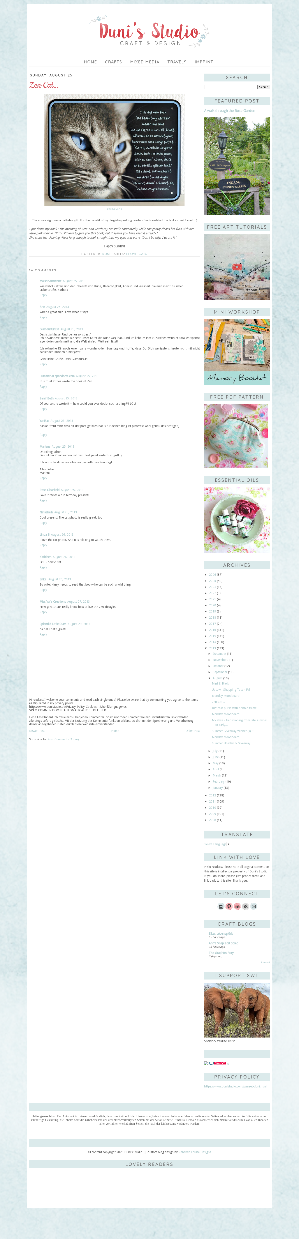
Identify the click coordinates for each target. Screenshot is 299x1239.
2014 (212, 642)
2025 (212, 580)
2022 (212, 593)
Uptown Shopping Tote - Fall (231, 689)
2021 (212, 599)
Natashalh (46, 512)
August (217, 678)
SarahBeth (47, 398)
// (227, 1064)
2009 (212, 813)
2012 (212, 795)
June (216, 757)
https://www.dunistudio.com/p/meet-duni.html (235, 1086)
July (215, 751)
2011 (212, 801)
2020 (212, 605)
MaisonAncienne (51, 281)
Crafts (113, 61)
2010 (212, 807)
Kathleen (45, 557)
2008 (212, 820)
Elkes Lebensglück (221, 933)
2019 (212, 611)
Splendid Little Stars (53, 624)
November (220, 660)
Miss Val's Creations (53, 601)
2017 (212, 623)
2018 (212, 617)
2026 (212, 574)
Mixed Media (145, 61)
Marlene (45, 446)
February (219, 781)
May (215, 763)
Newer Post (37, 730)
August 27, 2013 (78, 601)
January (218, 787)
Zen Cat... (218, 702)
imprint (204, 61)
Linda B (45, 534)
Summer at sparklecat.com (57, 376)
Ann (42, 307)
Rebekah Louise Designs (195, 1152)
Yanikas (44, 420)
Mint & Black (220, 683)
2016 (212, 630)
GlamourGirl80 (49, 329)
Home (90, 61)
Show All (265, 962)
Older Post (193, 730)
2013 (212, 648)
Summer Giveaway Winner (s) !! (232, 731)
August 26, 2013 (62, 534)
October (218, 666)
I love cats (136, 254)
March (217, 775)
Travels (177, 61)
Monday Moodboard (225, 695)
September (220, 672)
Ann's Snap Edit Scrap (223, 943)
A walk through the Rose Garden (229, 111)
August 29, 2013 (79, 624)
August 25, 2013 (74, 281)
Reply (43, 295)
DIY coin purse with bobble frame (234, 708)
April (216, 769)
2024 (212, 587)
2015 (212, 636)
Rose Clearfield (50, 490)
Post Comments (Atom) (63, 739)
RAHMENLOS (114, 209)
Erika (43, 579)
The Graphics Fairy (221, 953)
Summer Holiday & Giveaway (231, 743)
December (219, 653)
